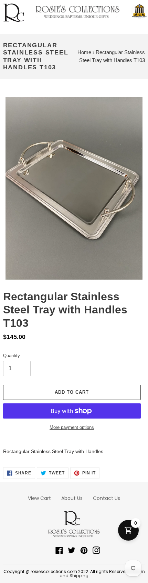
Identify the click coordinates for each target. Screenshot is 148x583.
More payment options (72, 427)
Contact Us (106, 498)
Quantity (11, 355)
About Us (72, 498)
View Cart (39, 498)
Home (84, 52)
